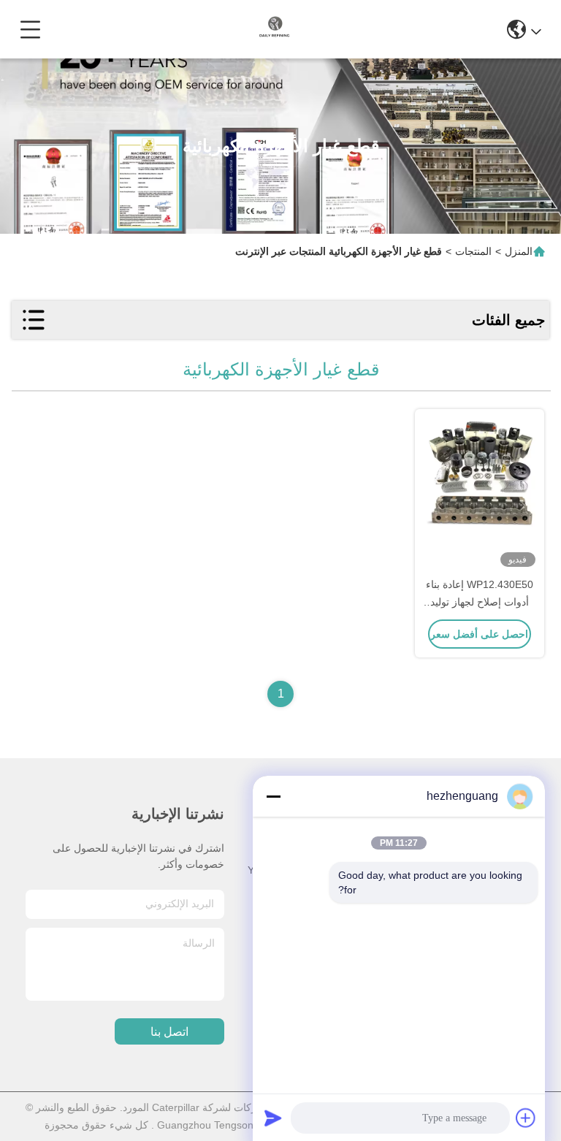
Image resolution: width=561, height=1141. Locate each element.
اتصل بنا (169, 1032)
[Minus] (273, 796)
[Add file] (526, 1118)
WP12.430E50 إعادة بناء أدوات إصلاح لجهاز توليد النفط (479, 602)
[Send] (273, 1118)
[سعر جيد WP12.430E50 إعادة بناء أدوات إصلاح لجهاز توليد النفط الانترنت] (479, 494)
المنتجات (473, 251)
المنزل (519, 251)
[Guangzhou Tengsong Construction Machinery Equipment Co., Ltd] (274, 29)
